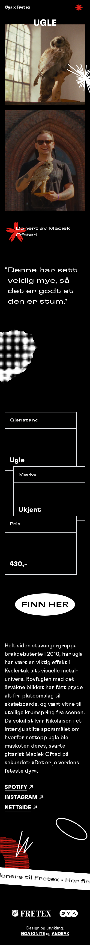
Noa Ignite (33, 934)
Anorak (60, 934)
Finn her (45, 604)
